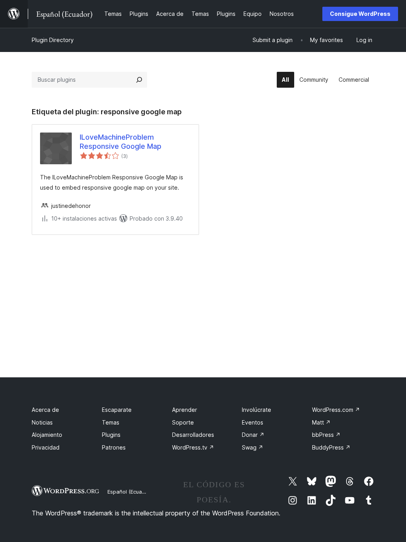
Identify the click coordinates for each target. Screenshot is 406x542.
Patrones (114, 447)
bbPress (326, 434)
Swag (252, 447)
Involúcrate (256, 409)
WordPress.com (336, 409)
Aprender (184, 409)
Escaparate (117, 409)
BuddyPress (331, 447)
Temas (110, 422)
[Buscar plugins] (139, 80)
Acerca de (45, 409)
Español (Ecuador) (129, 491)
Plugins (111, 434)
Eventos (252, 422)
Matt (321, 422)
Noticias (42, 422)
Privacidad (45, 447)
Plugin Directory (53, 40)
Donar (253, 434)
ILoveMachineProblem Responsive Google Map (120, 141)
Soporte (183, 422)
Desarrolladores (193, 434)
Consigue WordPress (360, 13)
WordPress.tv (193, 447)
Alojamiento (47, 434)
